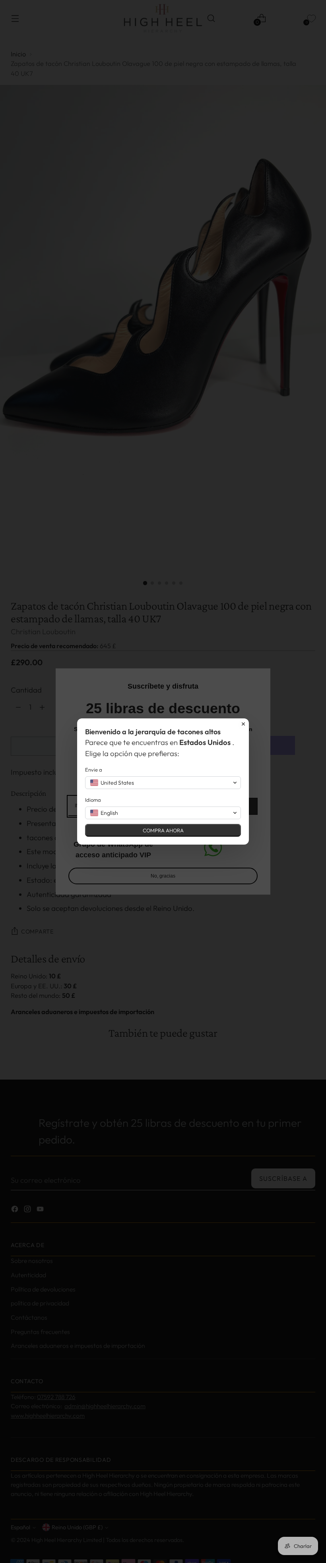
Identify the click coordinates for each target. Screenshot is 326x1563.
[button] (163, 782)
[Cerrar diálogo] (243, 724)
